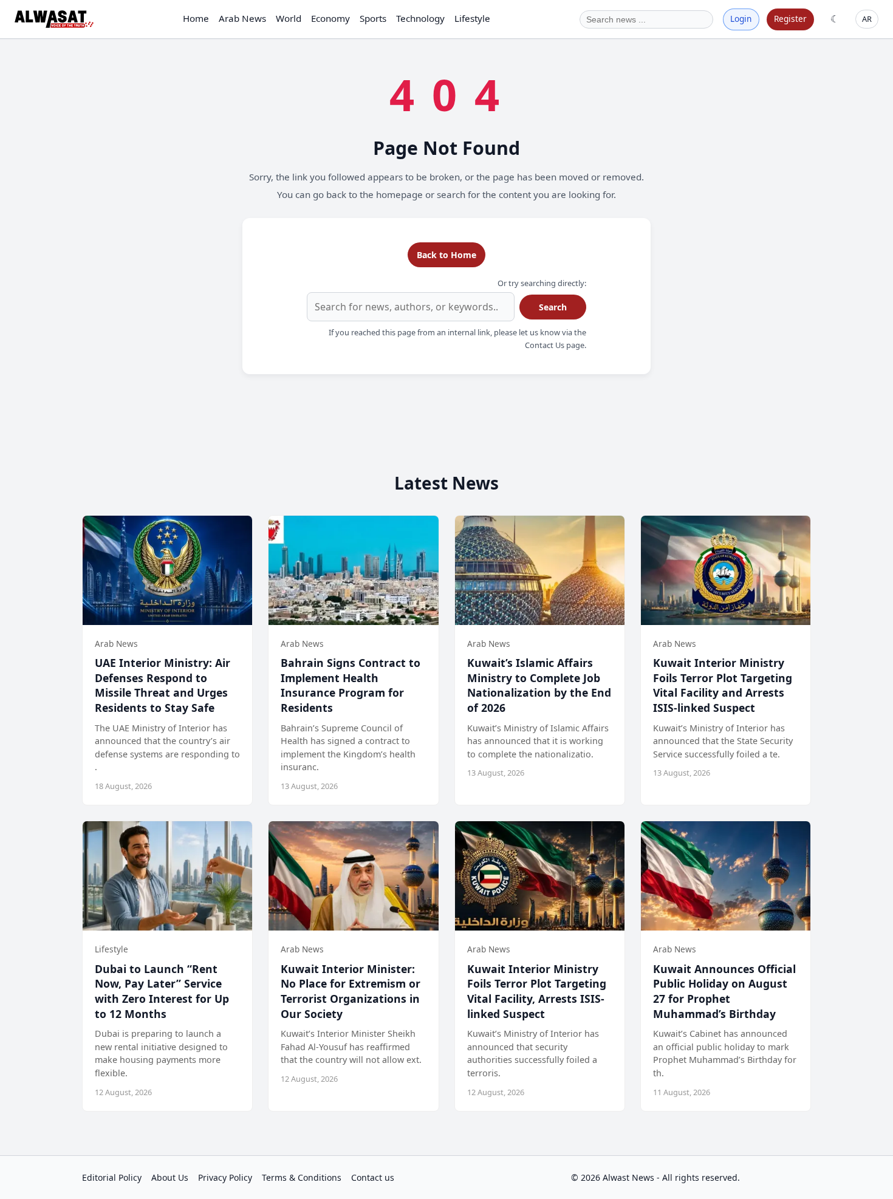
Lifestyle (472, 18)
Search (553, 307)
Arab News (242, 18)
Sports (373, 18)
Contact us (372, 1177)
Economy (330, 18)
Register (790, 18)
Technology (420, 18)
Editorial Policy (112, 1177)
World (288, 18)
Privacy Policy (225, 1177)
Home (196, 18)
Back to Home (446, 255)
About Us (169, 1177)
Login (740, 18)
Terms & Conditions (301, 1177)
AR (867, 18)
